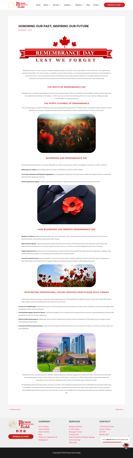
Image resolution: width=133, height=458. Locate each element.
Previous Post (14, 409)
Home (38, 5)
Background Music (75, 426)
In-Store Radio (74, 429)
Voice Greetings (74, 440)
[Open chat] (126, 446)
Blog (88, 5)
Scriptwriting (74, 434)
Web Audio (73, 442)
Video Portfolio (44, 432)
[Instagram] (24, 431)
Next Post (120, 409)
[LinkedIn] (21, 431)
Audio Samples (44, 429)
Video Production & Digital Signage (81, 437)
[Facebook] (17, 431)
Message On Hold (75, 432)
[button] (49, 4)
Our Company (44, 426)
